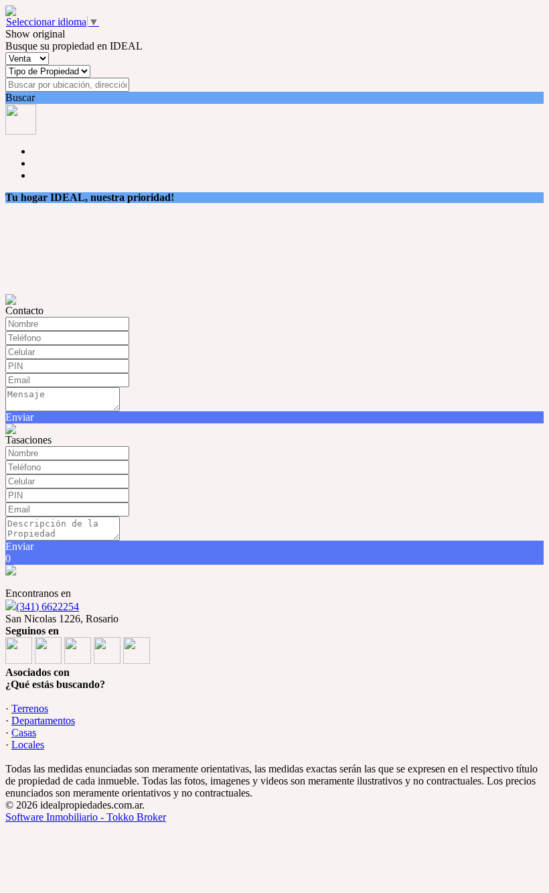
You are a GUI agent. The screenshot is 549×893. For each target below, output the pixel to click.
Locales (27, 744)
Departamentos (43, 720)
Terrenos (29, 708)
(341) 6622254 (47, 606)
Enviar (19, 417)
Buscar (20, 97)
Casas (23, 732)
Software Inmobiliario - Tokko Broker (85, 817)
